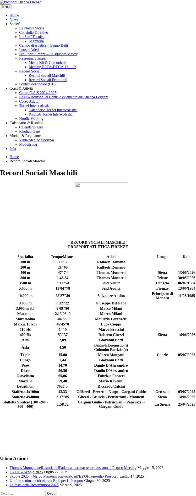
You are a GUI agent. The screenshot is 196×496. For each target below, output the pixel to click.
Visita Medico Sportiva (36, 140)
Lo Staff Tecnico (31, 37)
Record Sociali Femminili (48, 80)
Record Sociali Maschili (47, 75)
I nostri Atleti (29, 50)
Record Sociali (30, 71)
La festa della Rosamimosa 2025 (34, 485)
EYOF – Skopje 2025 (26, 472)
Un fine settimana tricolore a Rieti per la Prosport (46, 481)
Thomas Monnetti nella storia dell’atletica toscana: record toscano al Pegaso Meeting (73, 468)
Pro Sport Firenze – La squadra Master (48, 54)
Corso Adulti (28, 101)
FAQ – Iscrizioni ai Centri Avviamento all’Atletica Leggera (63, 97)
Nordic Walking (31, 118)
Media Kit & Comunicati (47, 63)
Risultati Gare (29, 131)
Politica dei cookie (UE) (37, 84)
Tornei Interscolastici (34, 106)
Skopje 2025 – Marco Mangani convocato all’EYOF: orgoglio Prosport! (64, 476)
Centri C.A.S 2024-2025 (37, 93)
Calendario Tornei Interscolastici (53, 110)
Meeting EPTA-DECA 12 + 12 (52, 67)
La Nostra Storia (31, 28)
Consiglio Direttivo (33, 32)
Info (13, 149)
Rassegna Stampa (32, 58)
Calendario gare (31, 127)
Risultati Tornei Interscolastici (51, 114)
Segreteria (36, 41)
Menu (6, 7)
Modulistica (28, 144)
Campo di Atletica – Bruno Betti (43, 45)
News (14, 19)
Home (14, 15)
